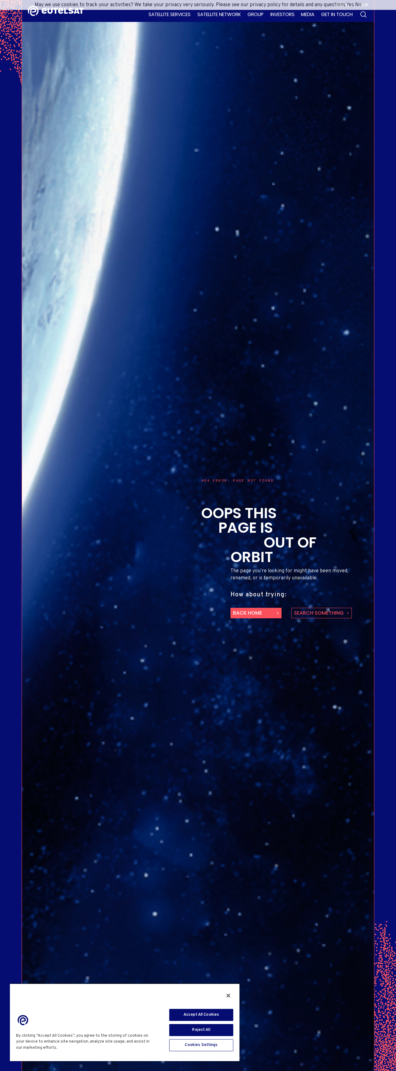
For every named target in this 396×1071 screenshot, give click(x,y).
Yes (350, 5)
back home (247, 612)
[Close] (228, 995)
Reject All (201, 1029)
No (358, 5)
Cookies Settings (201, 1045)
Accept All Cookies (201, 1014)
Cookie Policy (73, 1047)
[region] (124, 1022)
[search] (363, 14)
